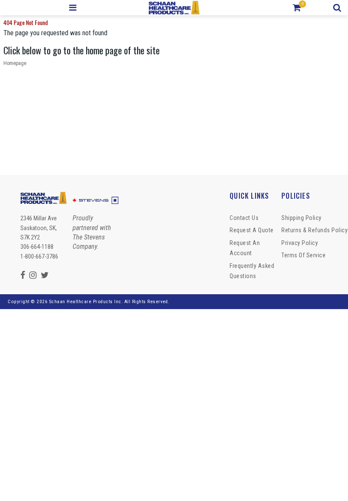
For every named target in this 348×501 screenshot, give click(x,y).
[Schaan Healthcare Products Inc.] (174, 7)
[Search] (338, 7)
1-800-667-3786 (39, 256)
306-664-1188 (36, 246)
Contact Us (244, 217)
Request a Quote (252, 230)
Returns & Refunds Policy (314, 230)
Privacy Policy (299, 242)
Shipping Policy (301, 217)
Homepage (14, 63)
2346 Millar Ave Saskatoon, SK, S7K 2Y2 (38, 228)
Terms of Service (303, 255)
